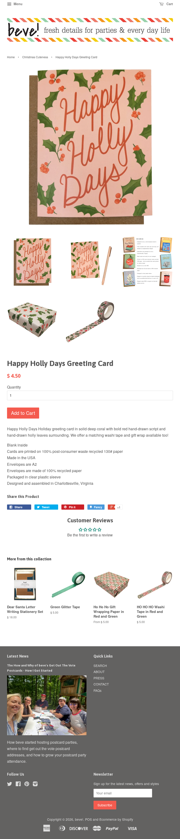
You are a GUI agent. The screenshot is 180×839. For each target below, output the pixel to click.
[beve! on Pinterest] (26, 784)
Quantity (14, 387)
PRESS (99, 678)
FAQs (97, 690)
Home (11, 57)
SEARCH (100, 665)
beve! (79, 819)
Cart (169, 3)
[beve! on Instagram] (35, 784)
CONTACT (101, 684)
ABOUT (99, 671)
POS (88, 819)
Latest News (18, 656)
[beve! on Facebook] (18, 784)
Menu (17, 3)
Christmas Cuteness (35, 57)
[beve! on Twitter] (9, 784)
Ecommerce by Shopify (116, 819)
